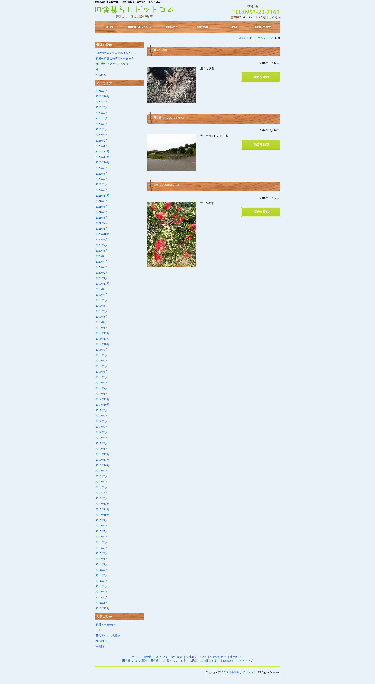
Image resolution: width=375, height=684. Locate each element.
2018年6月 (102, 366)
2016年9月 (102, 470)
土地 (98, 630)
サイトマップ (245, 660)
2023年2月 (102, 140)
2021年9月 (102, 201)
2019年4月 (102, 311)
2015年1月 (102, 559)
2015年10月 (102, 514)
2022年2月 (102, 190)
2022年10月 (102, 162)
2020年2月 (102, 272)
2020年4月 (102, 261)
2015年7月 (102, 531)
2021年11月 (102, 195)
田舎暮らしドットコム (249, 38)
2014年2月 (102, 597)
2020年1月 (102, 278)
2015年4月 (102, 542)
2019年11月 (102, 283)
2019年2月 (102, 322)
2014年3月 (102, 591)
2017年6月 (102, 421)
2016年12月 (102, 454)
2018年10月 (102, 344)
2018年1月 (102, 393)
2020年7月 (102, 245)
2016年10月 (102, 465)
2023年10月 (102, 96)
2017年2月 (102, 443)
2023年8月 (102, 107)
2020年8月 (102, 239)
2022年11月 (102, 157)
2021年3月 (102, 217)
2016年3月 (102, 498)
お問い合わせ (263, 27)
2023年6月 (102, 118)
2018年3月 (102, 382)
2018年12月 (102, 333)
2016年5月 (102, 487)
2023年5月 (102, 124)
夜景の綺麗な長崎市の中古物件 (115, 58)
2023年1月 (102, 146)
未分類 (100, 646)
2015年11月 (102, 509)
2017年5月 (102, 426)
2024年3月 (102, 91)
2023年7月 (102, 113)
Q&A (233, 27)
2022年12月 (102, 151)
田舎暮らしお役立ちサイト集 (168, 660)
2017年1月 (102, 448)
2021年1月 (102, 228)
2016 (269, 38)
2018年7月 (102, 360)
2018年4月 (102, 377)
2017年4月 (102, 432)
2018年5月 (102, 371)
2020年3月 (102, 267)
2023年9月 (102, 102)
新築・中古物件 (105, 624)
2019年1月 (102, 327)
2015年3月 (102, 548)
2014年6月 (102, 575)
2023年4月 (102, 129)
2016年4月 (102, 493)
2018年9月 (102, 349)
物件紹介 (171, 27)
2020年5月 (102, 256)
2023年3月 (102, 135)
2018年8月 (102, 355)
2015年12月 (102, 503)
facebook (228, 660)
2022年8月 (102, 173)
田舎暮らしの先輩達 (108, 635)
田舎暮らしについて (139, 27)
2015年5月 (102, 536)
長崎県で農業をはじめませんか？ (116, 53)
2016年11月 (102, 459)
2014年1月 (102, 603)
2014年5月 (102, 581)
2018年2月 (102, 388)
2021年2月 (102, 223)
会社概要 (202, 27)
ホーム (108, 27)
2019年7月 (102, 294)
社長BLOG (102, 641)
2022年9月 (102, 168)
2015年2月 (102, 553)
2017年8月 (102, 410)
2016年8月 (102, 476)
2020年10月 (102, 234)
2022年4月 (102, 184)
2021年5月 (102, 212)
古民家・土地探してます (204, 660)
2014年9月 (102, 564)
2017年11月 (102, 399)
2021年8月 (102, 206)
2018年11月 (102, 338)
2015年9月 (102, 520)
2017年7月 (102, 415)
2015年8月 (102, 526)
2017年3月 (102, 437)
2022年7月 (102, 179)
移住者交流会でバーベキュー (113, 63)
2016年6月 (102, 481)
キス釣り (101, 74)
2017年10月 (102, 404)
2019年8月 (102, 289)
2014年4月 (102, 586)
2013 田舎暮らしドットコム (239, 672)
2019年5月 (102, 305)
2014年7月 (102, 570)
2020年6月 (102, 250)
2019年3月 (102, 316)
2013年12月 (102, 608)
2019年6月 (102, 300)
